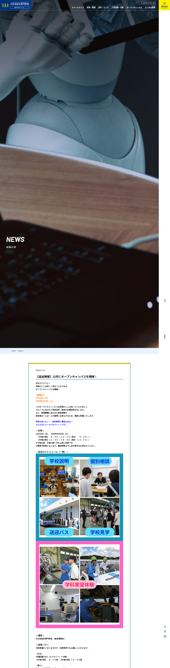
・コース (103, 7)
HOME (14, 351)
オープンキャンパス (134, 7)
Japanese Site (147, 3)
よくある (150, 7)
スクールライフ (78, 7)
